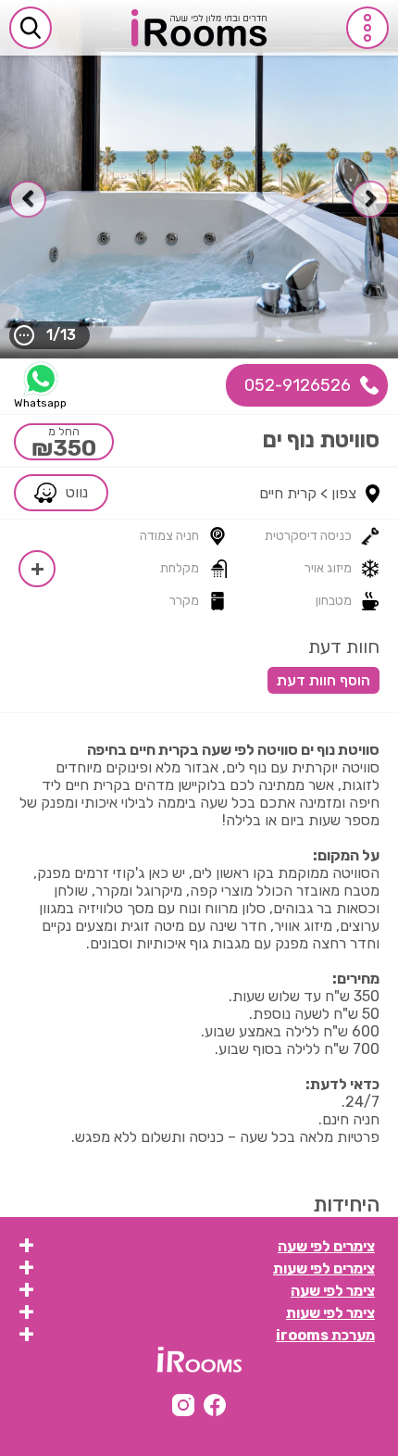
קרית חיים (288, 493)
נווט (77, 492)
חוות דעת (343, 646)
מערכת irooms (325, 1335)
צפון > (338, 493)
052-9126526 (297, 385)
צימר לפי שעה (333, 1290)
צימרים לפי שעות (324, 1268)
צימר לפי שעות (330, 1313)
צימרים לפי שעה (326, 1246)
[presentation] (370, 199)
